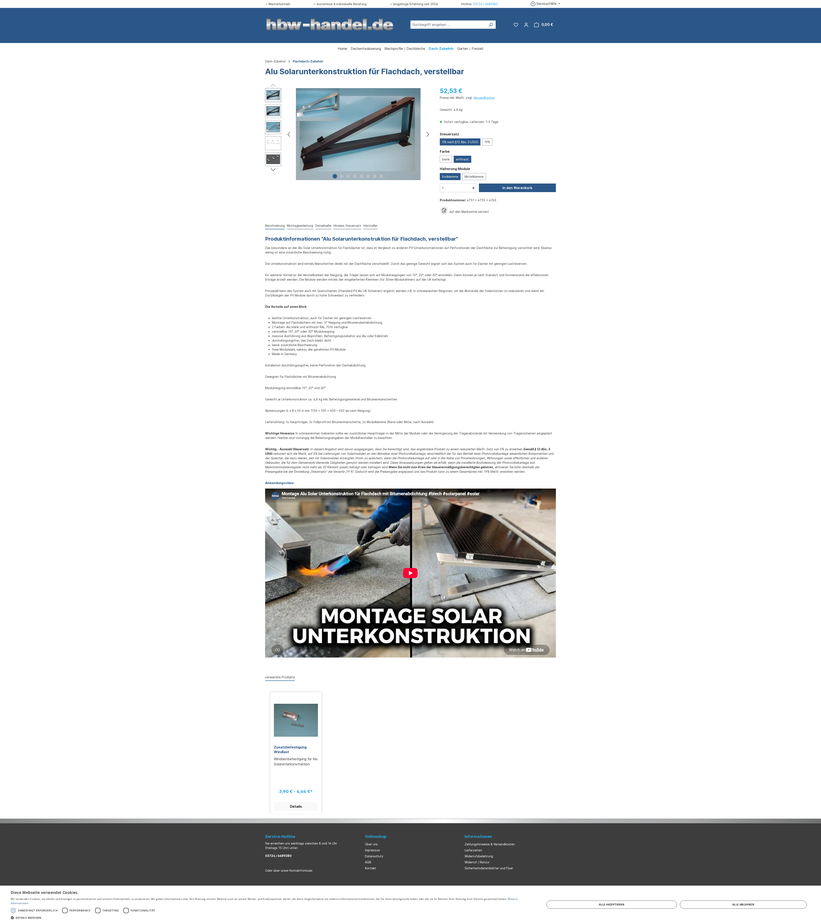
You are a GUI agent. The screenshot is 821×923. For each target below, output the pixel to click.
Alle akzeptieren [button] (611, 904)
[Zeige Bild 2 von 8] (341, 176)
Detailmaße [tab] (323, 225)
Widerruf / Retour (477, 862)
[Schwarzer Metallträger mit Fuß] (358, 134)
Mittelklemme (474, 176)
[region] (348, 134)
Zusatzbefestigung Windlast (290, 749)
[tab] (275, 225)
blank (446, 159)
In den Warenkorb (517, 188)
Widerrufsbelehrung (479, 856)
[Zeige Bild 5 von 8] (361, 176)
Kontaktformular (300, 870)
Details (296, 806)
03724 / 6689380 (485, 4)
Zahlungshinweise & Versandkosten (490, 844)
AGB (368, 862)
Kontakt (370, 868)
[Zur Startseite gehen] (330, 24)
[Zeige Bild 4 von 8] (355, 176)
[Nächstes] (428, 134)
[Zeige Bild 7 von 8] (375, 176)
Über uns (371, 844)
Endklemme (450, 176)
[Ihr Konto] (526, 24)
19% (487, 142)
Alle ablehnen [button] (743, 904)
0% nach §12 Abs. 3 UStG (460, 142)
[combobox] (448, 24)
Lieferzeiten (473, 850)
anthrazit (462, 159)
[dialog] (410, 904)
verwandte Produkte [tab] (280, 677)
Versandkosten (484, 97)
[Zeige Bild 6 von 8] (368, 176)
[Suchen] (491, 24)
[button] (270, 918)
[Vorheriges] (288, 134)
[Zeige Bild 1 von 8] (335, 176)
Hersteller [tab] (370, 225)
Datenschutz (374, 856)
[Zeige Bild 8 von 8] (381, 176)
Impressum (372, 850)
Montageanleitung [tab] (300, 225)
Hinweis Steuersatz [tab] (347, 225)
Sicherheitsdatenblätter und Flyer (489, 868)
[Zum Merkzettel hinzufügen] (444, 210)
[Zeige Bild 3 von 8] (348, 176)
